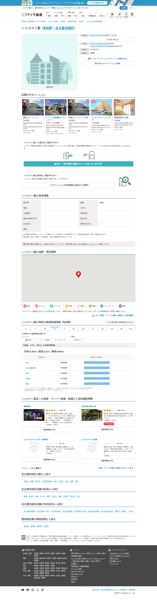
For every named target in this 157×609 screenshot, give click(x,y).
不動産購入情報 (76, 556)
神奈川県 (42, 558)
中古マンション (99, 558)
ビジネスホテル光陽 (89, 439)
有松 (27, 373)
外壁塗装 (74, 579)
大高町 (65, 496)
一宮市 (130, 511)
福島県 (36, 555)
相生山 (26, 481)
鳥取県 (47, 571)
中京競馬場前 (31, 368)
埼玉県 (48, 558)
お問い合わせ (114, 558)
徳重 (32, 481)
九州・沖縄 (26, 575)
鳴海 (27, 384)
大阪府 (36, 568)
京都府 (47, 568)
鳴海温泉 (27, 406)
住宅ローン (74, 576)
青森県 (41, 553)
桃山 (37, 496)
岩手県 (47, 553)
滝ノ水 (42, 496)
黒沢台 (72, 496)
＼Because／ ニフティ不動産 (119, 553)
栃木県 (65, 558)
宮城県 (52, 553)
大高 (27, 363)
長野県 (47, 563)
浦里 (48, 496)
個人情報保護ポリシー (109, 589)
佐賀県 (41, 575)
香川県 (36, 573)
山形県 (63, 553)
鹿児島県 (37, 578)
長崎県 (47, 575)
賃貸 (72, 553)
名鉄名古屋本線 (96, 44)
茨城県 (59, 558)
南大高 (37, 481)
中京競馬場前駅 (109, 46)
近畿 (24, 568)
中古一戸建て (95, 561)
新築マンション (87, 558)
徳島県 (63, 571)
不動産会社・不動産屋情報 (80, 566)
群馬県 (36, 560)
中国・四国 (26, 571)
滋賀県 (52, 568)
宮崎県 (63, 575)
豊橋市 (117, 511)
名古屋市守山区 (80, 511)
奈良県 (58, 568)
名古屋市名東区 (94, 511)
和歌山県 (64, 568)
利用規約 (123, 589)
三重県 (46, 526)
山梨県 (41, 563)
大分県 (58, 575)
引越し (73, 582)
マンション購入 (76, 558)
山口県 (58, 571)
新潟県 (36, 563)
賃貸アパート (91, 553)
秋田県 (58, 553)
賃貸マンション (80, 553)
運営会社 (95, 589)
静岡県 (39, 526)
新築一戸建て (85, 561)
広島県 (36, 571)
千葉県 (54, 558)
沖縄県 (43, 578)
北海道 (36, 553)
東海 (24, 565)
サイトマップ (114, 563)
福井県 (63, 563)
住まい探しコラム (77, 574)
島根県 (52, 571)
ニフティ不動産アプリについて (120, 556)
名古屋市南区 (67, 511)
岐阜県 (32, 526)
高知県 (47, 573)
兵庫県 (41, 568)
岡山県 (41, 571)
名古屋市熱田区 (30, 511)
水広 (78, 496)
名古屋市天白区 (107, 511)
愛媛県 (41, 573)
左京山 (28, 378)
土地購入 (74, 563)
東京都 (36, 558)
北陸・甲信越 (27, 563)
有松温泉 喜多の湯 (89, 406)
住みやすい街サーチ (77, 571)
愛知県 (92, 35)
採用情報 (132, 589)
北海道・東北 (27, 553)
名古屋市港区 (56, 511)
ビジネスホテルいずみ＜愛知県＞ (36, 439)
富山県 (52, 563)
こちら (91, 244)
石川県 (58, 563)
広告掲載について (115, 561)
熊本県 (52, 575)
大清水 (31, 496)
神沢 (55, 481)
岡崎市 (123, 511)
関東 (24, 558)
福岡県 (36, 575)
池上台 (54, 496)
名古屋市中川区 (43, 511)
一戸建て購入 (75, 561)
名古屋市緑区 (64, 28)
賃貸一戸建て (101, 553)
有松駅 (47, 28)
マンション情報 (76, 569)
